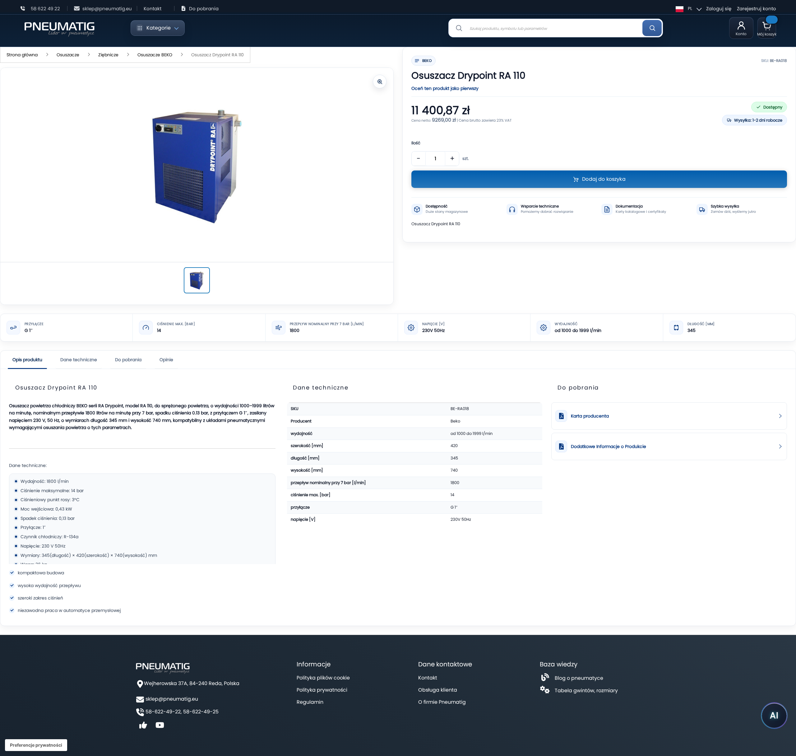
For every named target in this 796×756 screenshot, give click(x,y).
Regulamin (310, 702)
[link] (669, 416)
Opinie (166, 360)
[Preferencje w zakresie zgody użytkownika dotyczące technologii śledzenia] (36, 745)
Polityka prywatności (322, 689)
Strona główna (22, 55)
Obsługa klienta (437, 689)
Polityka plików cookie (323, 677)
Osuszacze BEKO (154, 55)
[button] (688, 8)
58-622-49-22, (164, 711)
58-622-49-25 (201, 711)
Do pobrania (204, 8)
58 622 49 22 (45, 8)
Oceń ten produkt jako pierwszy (445, 88)
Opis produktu (27, 360)
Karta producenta (590, 416)
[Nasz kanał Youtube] (160, 727)
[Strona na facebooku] (143, 727)
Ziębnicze (108, 55)
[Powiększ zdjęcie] (379, 81)
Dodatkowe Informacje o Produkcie (608, 447)
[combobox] (555, 28)
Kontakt (152, 8)
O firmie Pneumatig (442, 702)
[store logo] (59, 28)
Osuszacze (68, 55)
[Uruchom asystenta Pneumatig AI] (774, 715)
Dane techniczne (78, 360)
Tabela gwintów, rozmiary (586, 690)
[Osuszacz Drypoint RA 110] (197, 280)
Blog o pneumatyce (579, 678)
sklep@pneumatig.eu (107, 8)
